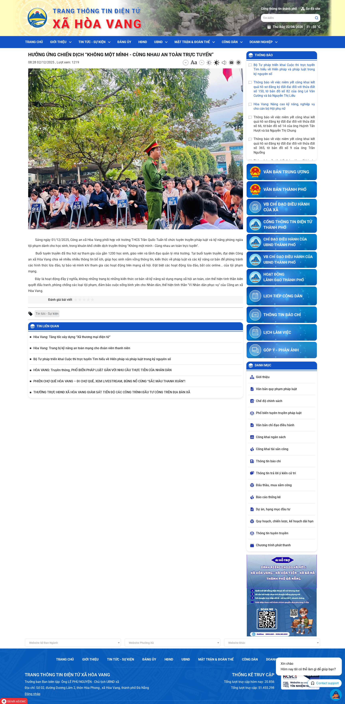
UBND (158, 42)
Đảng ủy (124, 42)
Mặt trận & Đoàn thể (192, 42)
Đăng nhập (32, 694)
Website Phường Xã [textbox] (141, 642)
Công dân (230, 42)
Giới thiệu (58, 42)
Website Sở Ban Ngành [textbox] (43, 642)
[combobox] (73, 643)
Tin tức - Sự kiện (91, 42)
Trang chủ (34, 42)
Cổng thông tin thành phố (279, 9)
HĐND (142, 42)
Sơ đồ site (313, 9)
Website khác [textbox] (236, 642)
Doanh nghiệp (261, 42)
